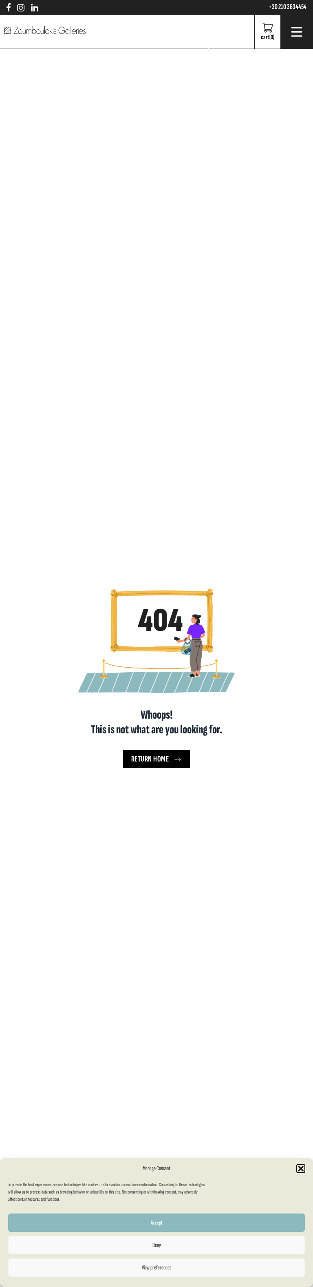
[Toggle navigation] (296, 32)
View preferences (156, 1267)
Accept (157, 1223)
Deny (156, 1245)
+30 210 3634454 (287, 7)
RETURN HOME (150, 759)
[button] (301, 1169)
